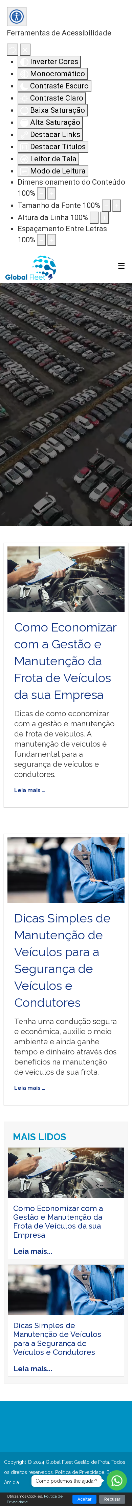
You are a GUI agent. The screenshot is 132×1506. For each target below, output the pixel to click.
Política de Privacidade (79, 1472)
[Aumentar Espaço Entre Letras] (51, 240)
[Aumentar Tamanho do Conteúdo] (51, 193)
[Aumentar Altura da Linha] (104, 218)
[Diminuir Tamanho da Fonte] (106, 205)
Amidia (11, 1482)
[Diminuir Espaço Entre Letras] (41, 240)
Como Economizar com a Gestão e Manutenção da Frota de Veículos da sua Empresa (65, 661)
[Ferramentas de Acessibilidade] (16, 16)
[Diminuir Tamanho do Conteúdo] (41, 193)
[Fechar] (25, 50)
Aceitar (84, 1499)
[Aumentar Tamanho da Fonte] (116, 205)
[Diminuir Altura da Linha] (94, 218)
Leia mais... (32, 1251)
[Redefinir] (12, 50)
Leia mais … (29, 790)
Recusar (112, 1499)
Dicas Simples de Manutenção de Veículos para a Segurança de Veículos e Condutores (57, 1338)
